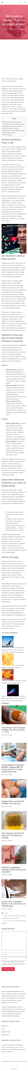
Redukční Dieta (6, 1032)
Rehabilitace (5, 1035)
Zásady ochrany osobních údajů (20, 1061)
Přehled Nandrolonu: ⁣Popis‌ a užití (11, 122)
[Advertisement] (14, 60)
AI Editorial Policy (14, 1069)
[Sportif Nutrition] (2, 2)
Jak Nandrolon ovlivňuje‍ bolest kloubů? (13, 124)
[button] (21, 2)
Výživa (8, 79)
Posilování (4, 1026)
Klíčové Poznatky (7, 135)
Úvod (3, 79)
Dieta (3, 1029)
